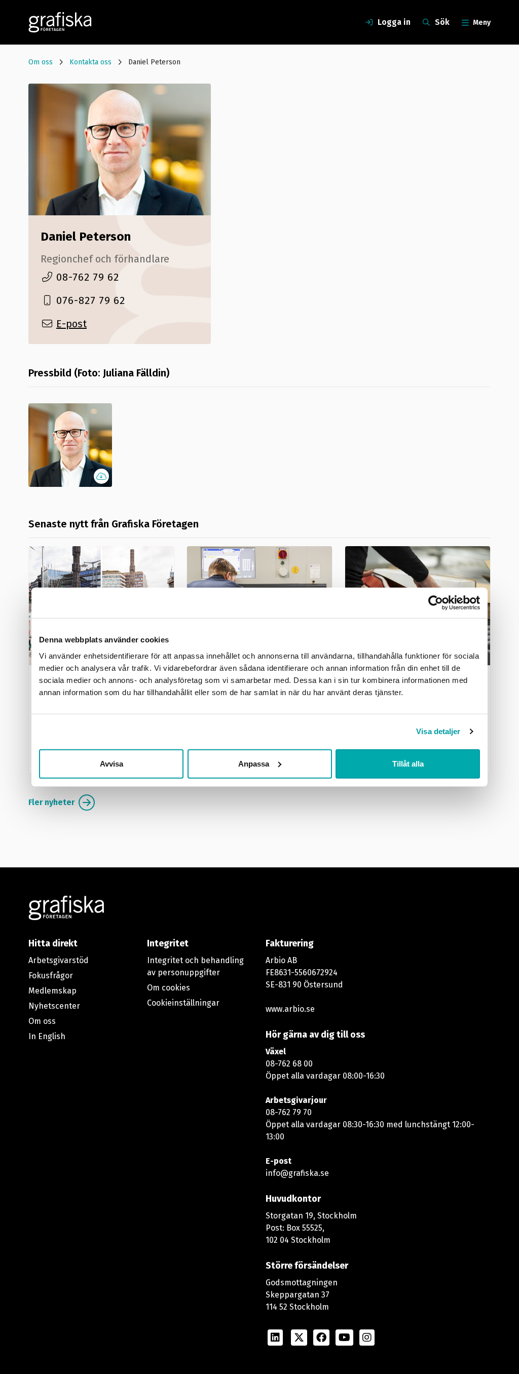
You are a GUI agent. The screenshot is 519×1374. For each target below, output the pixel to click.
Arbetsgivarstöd (58, 960)
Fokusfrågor (50, 975)
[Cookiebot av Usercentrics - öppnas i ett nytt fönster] (435, 602)
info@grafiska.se (297, 1173)
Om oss (40, 62)
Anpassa (253, 763)
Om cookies (168, 988)
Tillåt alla (408, 763)
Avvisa (111, 763)
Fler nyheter (51, 802)
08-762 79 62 (87, 277)
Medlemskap (52, 991)
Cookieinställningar (183, 1003)
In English (46, 1036)
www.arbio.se (290, 1009)
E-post (71, 324)
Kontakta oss (90, 62)
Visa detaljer (438, 731)
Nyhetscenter (54, 1006)
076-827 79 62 (90, 300)
